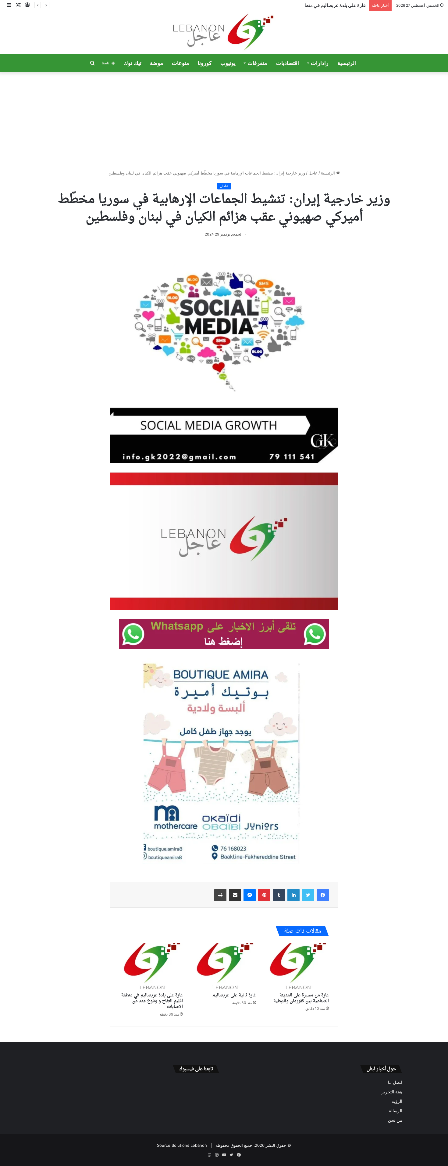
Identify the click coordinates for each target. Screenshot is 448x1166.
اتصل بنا (395, 1082)
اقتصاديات (287, 63)
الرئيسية (346, 63)
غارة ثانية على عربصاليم (234, 995)
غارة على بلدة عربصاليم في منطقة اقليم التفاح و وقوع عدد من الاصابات (299, 5)
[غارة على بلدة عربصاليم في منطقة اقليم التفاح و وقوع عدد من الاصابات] (151, 966)
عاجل (313, 173)
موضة (156, 63)
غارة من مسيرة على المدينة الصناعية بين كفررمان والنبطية (301, 998)
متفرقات (257, 63)
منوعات (180, 63)
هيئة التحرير (392, 1091)
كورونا (205, 63)
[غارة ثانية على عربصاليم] (224, 966)
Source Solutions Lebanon (182, 1145)
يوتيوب (228, 63)
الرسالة (395, 1110)
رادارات (320, 63)
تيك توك (132, 63)
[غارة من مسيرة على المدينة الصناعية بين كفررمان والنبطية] (297, 966)
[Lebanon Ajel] (224, 32)
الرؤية (397, 1101)
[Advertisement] (224, 121)
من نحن (395, 1120)
